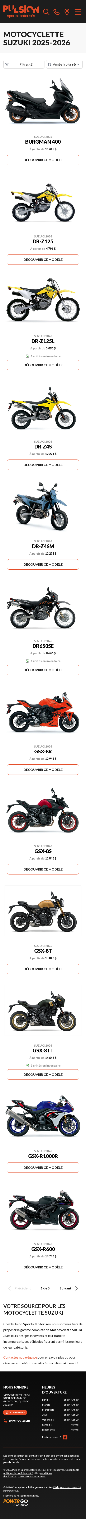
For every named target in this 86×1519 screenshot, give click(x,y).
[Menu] (78, 11)
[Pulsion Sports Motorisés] (21, 11)
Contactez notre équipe (20, 1357)
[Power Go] (43, 1502)
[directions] (67, 11)
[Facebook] (65, 1437)
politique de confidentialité (18, 1473)
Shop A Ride (31, 1495)
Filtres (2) (26, 64)
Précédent (23, 1288)
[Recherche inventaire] (46, 11)
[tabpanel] (60, 1414)
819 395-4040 (19, 1421)
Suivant (65, 1288)
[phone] (57, 11)
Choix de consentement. (32, 1476)
